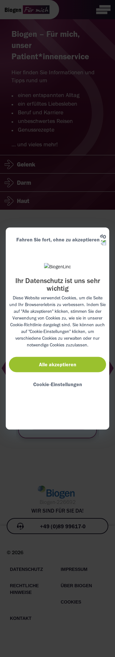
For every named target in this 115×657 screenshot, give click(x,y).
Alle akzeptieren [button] (57, 364)
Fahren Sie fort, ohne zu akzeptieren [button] (58, 240)
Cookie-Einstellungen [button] (57, 384)
